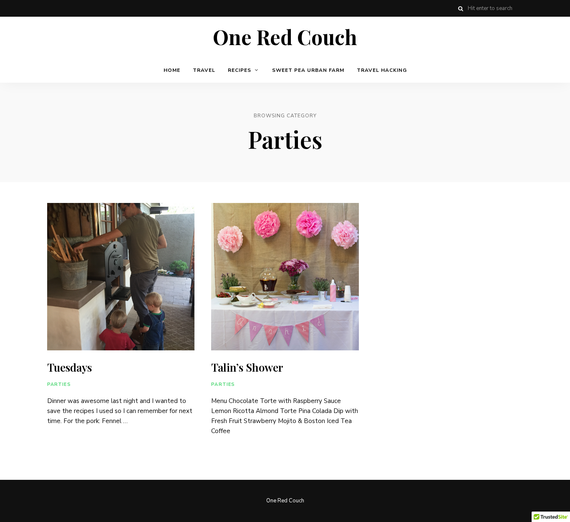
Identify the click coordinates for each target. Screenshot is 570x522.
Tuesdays (69, 367)
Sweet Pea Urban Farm (308, 70)
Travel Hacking (382, 70)
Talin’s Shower (247, 367)
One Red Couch (285, 37)
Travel (204, 70)
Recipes (239, 70)
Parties (59, 384)
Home (172, 70)
